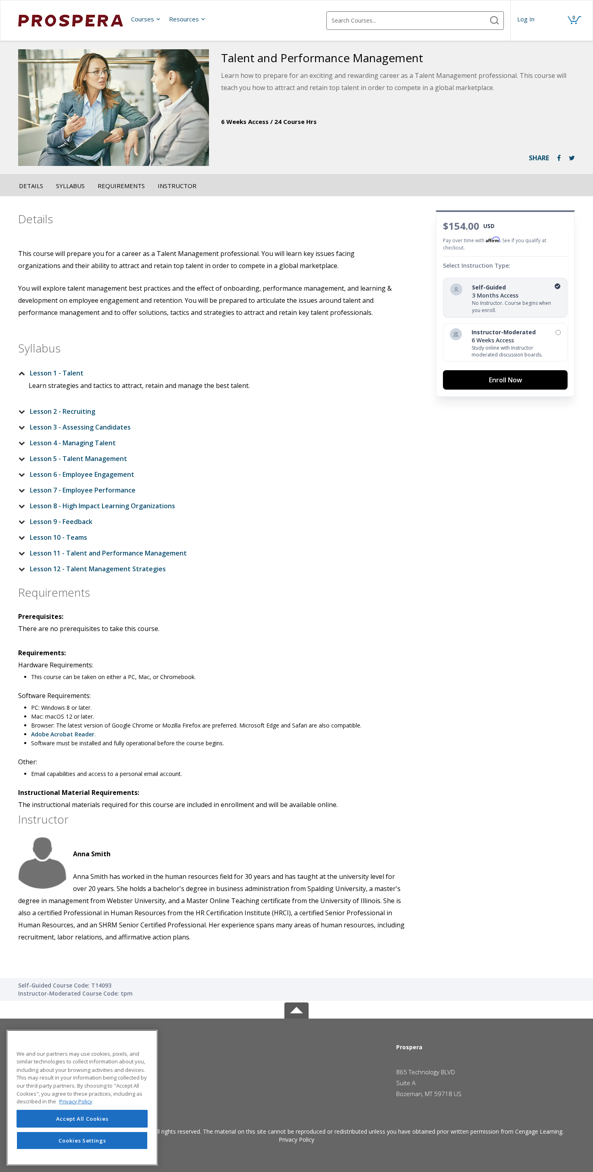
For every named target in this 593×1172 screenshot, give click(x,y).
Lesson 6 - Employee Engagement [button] (82, 474)
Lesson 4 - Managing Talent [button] (73, 442)
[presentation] (146, 19)
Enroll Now (505, 379)
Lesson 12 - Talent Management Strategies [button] (98, 568)
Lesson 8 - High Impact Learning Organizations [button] (102, 505)
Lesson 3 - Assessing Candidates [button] (80, 427)
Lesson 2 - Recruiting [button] (62, 411)
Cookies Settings (82, 1140)
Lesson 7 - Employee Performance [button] (83, 490)
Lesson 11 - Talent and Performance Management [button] (108, 553)
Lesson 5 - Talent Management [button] (78, 458)
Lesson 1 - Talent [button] (57, 373)
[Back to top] (296, 1009)
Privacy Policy (296, 1139)
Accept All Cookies (82, 1118)
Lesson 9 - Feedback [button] (61, 521)
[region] (82, 1098)
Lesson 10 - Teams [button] (58, 537)
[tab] (207, 373)
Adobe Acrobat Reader (62, 734)
